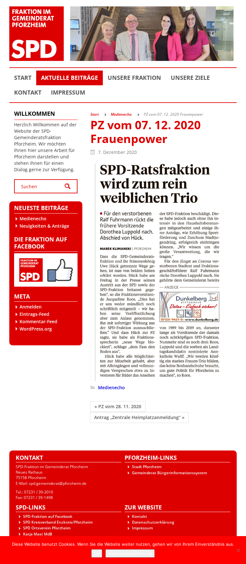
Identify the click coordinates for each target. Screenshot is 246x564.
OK (97, 553)
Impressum (142, 528)
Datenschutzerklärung (153, 522)
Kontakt (139, 516)
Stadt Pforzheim (146, 466)
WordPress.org (36, 329)
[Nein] (238, 550)
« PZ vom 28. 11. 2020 (117, 406)
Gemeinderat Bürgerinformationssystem (169, 473)
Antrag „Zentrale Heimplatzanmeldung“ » (139, 417)
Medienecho (33, 218)
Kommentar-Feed (38, 321)
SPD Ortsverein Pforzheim (46, 528)
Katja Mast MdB (37, 534)
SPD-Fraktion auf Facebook (47, 516)
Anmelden (31, 307)
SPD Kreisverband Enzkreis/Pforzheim (58, 522)
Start (94, 114)
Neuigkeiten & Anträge (44, 226)
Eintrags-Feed (34, 314)
